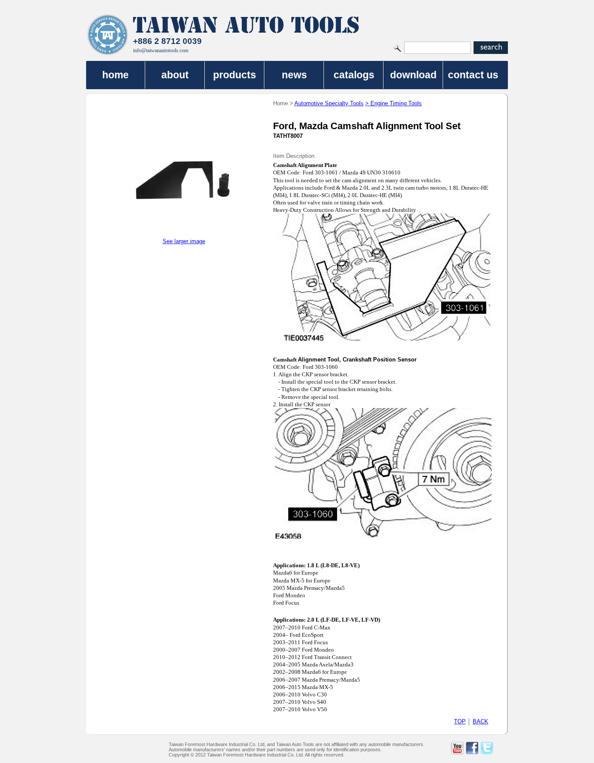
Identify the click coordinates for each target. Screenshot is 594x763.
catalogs (354, 74)
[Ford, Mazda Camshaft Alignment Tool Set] (184, 236)
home (115, 74)
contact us (473, 74)
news (294, 74)
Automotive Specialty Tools (329, 103)
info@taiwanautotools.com (160, 50)
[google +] (501, 748)
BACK (480, 721)
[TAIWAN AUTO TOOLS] (108, 35)
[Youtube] (457, 748)
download (413, 74)
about (175, 74)
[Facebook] (472, 748)
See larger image (184, 241)
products (234, 74)
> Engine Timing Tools (393, 103)
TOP (460, 721)
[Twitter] (487, 748)
